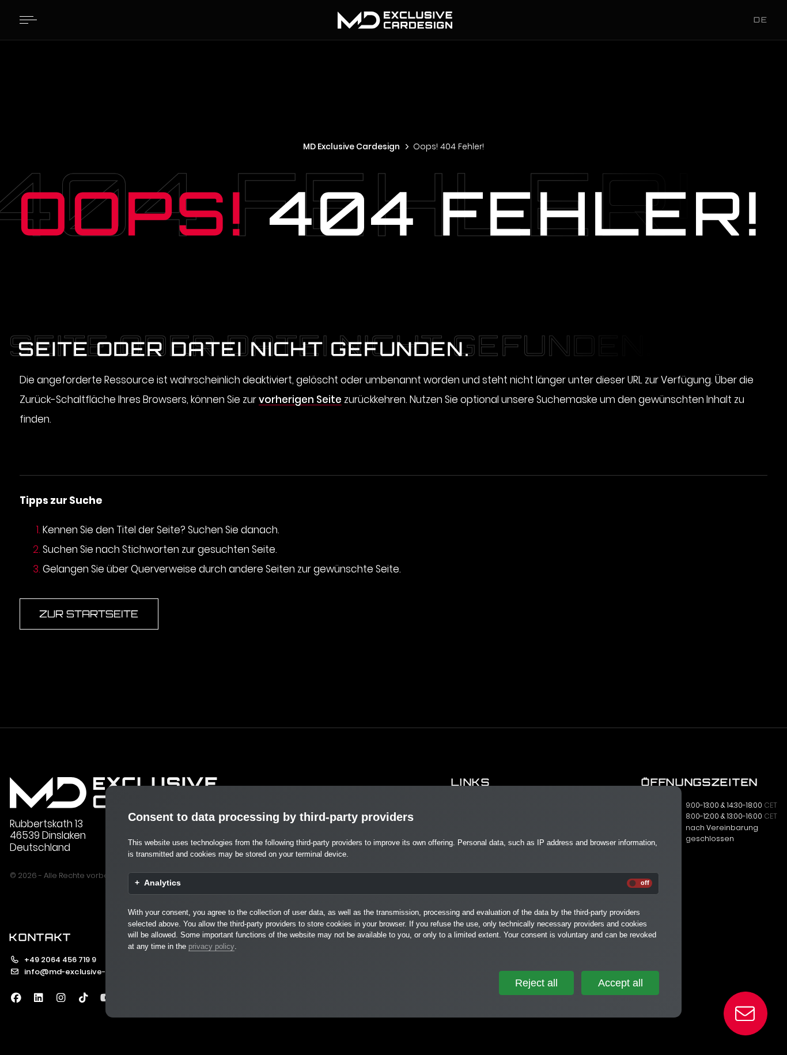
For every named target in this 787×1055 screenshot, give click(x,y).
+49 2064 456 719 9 (60, 959)
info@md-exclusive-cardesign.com (94, 971)
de (760, 19)
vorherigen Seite (300, 399)
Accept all (620, 983)
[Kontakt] (746, 1014)
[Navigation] (28, 19)
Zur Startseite (88, 614)
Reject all (536, 983)
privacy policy (211, 946)
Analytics (162, 883)
